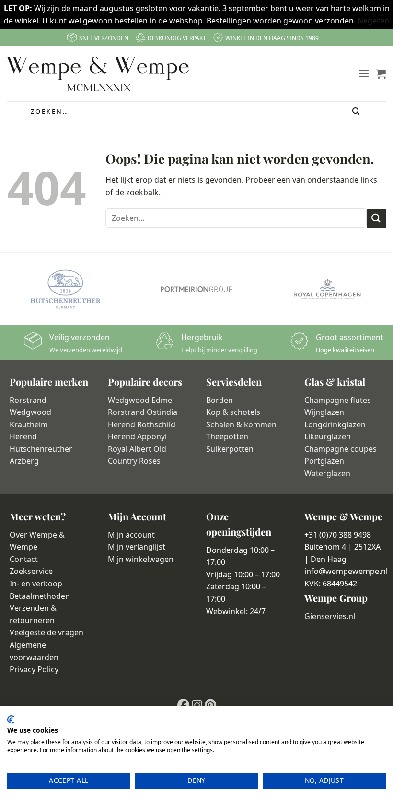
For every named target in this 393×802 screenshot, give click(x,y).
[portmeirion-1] (196, 289)
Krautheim (29, 424)
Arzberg (24, 461)
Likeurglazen (327, 436)
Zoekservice (31, 571)
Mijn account (131, 534)
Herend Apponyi (137, 436)
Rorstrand (28, 400)
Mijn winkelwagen (140, 559)
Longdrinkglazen (335, 424)
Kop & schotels (233, 412)
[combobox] (197, 111)
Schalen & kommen (241, 424)
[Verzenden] (356, 111)
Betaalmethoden (40, 596)
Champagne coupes (340, 449)
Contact (24, 559)
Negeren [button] (373, 20)
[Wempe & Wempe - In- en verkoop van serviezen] (98, 74)
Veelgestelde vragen (46, 632)
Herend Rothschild (141, 424)
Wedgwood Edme (140, 400)
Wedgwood (30, 412)
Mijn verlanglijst (136, 546)
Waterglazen (327, 473)
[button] (364, 73)
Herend (23, 436)
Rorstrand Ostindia (142, 412)
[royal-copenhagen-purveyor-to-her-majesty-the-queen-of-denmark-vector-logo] (327, 289)
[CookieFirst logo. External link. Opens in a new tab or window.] (10, 719)
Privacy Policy (34, 669)
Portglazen (324, 461)
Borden (219, 400)
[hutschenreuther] (65, 289)
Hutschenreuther (41, 449)
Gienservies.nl (329, 616)
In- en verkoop (36, 583)
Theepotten (227, 436)
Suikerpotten (230, 449)
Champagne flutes (337, 400)
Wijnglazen (324, 412)
